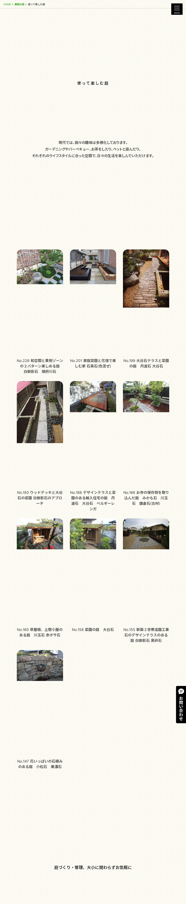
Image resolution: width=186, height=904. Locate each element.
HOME (7, 4)
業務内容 (19, 4)
